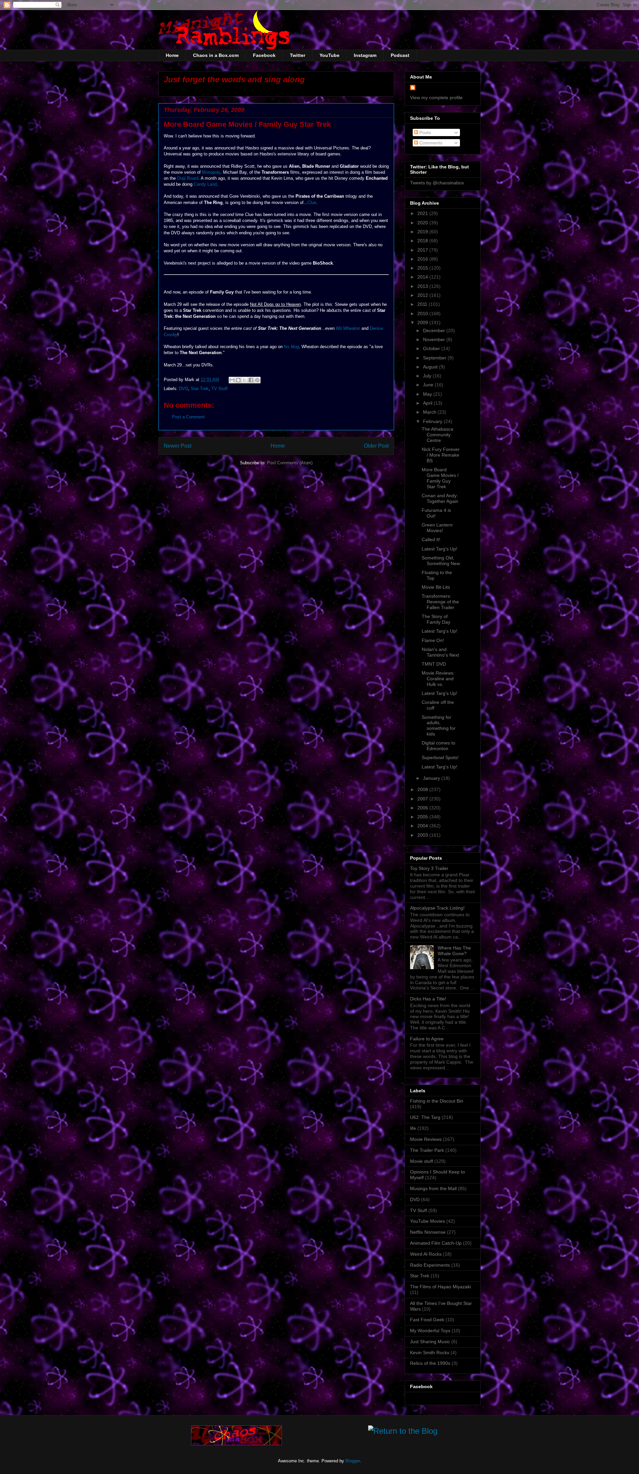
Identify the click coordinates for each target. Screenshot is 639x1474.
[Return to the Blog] (402, 1432)
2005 (423, 816)
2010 (423, 313)
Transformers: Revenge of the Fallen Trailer (440, 601)
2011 (423, 304)
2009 (423, 322)
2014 (423, 277)
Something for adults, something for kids (439, 726)
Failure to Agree (427, 1038)
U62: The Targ (425, 1117)
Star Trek (200, 388)
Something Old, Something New (441, 560)
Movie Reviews (426, 1139)
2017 (423, 250)
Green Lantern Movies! (437, 527)
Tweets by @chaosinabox (437, 182)
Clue (312, 202)
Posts (424, 132)
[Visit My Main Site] (236, 1443)
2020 (423, 222)
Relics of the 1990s (430, 1363)
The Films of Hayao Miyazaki (440, 1286)
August (431, 366)
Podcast (400, 55)
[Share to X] (244, 380)
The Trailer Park (427, 1150)
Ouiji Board (187, 178)
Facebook (264, 55)
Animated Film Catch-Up (436, 1243)
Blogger (352, 1460)
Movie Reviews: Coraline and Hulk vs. (438, 678)
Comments (430, 142)
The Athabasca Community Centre (437, 434)
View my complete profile (436, 97)
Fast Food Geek (427, 1319)
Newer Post (177, 446)
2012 (423, 295)
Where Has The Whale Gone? (454, 950)
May (428, 394)
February (433, 421)
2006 (423, 807)
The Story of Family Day (436, 619)
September (435, 357)
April (428, 403)
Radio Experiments (430, 1265)
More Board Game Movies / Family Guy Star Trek (440, 478)
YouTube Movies (427, 1221)
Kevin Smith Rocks (429, 1352)
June (429, 384)
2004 (423, 825)
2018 (423, 240)
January (432, 778)
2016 (423, 259)
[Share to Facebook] (251, 380)
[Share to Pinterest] (257, 380)
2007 (423, 798)
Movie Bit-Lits (436, 587)
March (430, 412)
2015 (423, 268)
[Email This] (232, 380)
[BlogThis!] (238, 380)
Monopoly (211, 172)
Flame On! (433, 640)
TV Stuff (219, 388)
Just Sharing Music (430, 1341)
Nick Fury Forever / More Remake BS (441, 455)
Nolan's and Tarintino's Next (440, 652)
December (434, 330)
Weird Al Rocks (426, 1254)
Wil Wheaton (348, 328)
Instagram (365, 55)
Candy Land (205, 184)
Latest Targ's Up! (439, 548)
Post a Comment (188, 416)
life (413, 1128)
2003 (423, 835)
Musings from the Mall (433, 1188)
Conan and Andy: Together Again (440, 498)
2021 (423, 213)
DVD (183, 388)
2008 (423, 789)
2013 (423, 286)
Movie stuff (421, 1161)
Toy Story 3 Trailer (429, 868)
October (432, 348)
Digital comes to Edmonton (438, 745)
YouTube (329, 55)
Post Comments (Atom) (290, 462)
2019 (423, 231)
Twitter (297, 55)
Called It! (431, 539)
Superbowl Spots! (440, 757)
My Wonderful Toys (430, 1330)
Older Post (376, 446)
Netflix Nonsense (428, 1232)
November (434, 339)
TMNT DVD (434, 664)
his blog (291, 346)
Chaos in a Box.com (216, 55)
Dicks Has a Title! (428, 998)
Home (172, 55)
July (428, 375)
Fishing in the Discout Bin (436, 1101)
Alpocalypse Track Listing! (437, 908)
